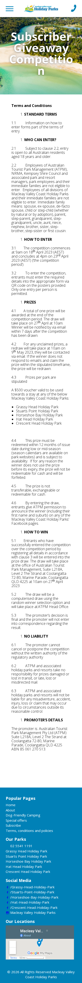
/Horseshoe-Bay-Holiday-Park (34, 897)
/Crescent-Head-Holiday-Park (33, 907)
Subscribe (13, 825)
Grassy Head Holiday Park (26, 851)
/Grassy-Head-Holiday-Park (32, 887)
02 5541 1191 (21, 846)
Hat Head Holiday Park (24, 866)
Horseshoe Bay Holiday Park (28, 861)
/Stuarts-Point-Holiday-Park (32, 892)
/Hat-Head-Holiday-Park (29, 902)
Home (10, 805)
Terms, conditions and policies (29, 830)
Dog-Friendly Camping (23, 815)
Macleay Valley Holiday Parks (33, 912)
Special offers (16, 820)
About (10, 810)
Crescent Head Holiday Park (28, 871)
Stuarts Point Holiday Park (26, 856)
